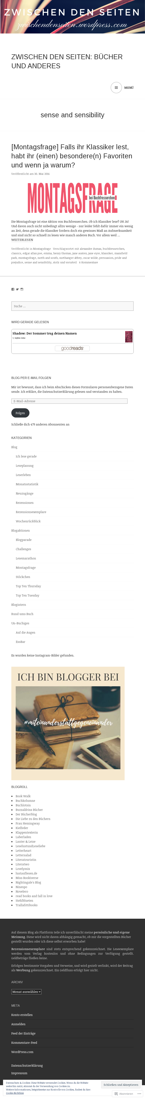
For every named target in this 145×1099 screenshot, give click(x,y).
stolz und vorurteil (65, 262)
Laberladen (23, 837)
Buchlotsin (23, 805)
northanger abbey (70, 258)
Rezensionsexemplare (31, 512)
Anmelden (18, 1024)
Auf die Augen (25, 632)
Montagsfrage (42, 248)
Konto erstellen (22, 1015)
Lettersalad (23, 855)
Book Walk (23, 796)
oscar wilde (90, 258)
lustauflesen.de (26, 873)
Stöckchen (23, 577)
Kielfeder (22, 828)
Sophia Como (20, 338)
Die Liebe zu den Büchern (33, 819)
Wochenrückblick (28, 521)
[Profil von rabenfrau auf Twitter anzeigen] (17, 289)
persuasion (106, 258)
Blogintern (18, 605)
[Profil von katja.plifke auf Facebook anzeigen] (12, 289)
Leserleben (23, 475)
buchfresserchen (113, 248)
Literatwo (22, 864)
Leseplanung (25, 466)
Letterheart (23, 851)
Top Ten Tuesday (27, 595)
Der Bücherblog (26, 814)
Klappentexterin (27, 832)
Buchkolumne (25, 801)
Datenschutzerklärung (27, 1065)
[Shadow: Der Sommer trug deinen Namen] (129, 340)
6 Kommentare (88, 262)
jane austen (79, 253)
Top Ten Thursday (28, 586)
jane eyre (94, 253)
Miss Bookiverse (27, 878)
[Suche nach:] (72, 306)
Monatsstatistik (27, 484)
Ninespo (21, 887)
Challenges (23, 549)
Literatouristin (26, 860)
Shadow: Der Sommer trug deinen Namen (44, 333)
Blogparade (24, 540)
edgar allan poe (32, 253)
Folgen (20, 413)
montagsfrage (27, 258)
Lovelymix (23, 869)
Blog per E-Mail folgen (31, 378)
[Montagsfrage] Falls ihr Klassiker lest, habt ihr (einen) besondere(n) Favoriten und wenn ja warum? (71, 156)
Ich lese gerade (26, 456)
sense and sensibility (38, 262)
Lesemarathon (26, 558)
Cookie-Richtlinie (15, 1092)
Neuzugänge (24, 493)
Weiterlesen (22, 240)
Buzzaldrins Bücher (29, 810)
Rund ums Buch (22, 614)
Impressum (19, 1073)
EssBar (20, 642)
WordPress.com (22, 1052)
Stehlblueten (24, 900)
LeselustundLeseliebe (30, 846)
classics (16, 253)
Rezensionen (25, 503)
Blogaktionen (20, 530)
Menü (129, 88)
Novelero (22, 891)
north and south (48, 258)
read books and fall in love (34, 896)
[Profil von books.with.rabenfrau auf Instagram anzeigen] (21, 289)
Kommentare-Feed (24, 1043)
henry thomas (62, 253)
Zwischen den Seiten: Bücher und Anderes (67, 61)
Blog (14, 447)
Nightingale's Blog (28, 882)
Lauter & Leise (25, 841)
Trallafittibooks (27, 905)
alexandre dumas (90, 248)
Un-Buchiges (20, 623)
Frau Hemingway (28, 823)
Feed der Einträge (23, 1033)
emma (48, 253)
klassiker (107, 253)
